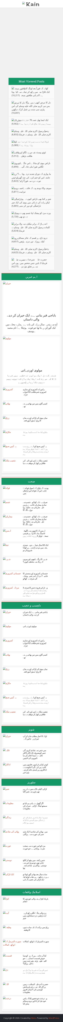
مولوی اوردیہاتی (31, 370)
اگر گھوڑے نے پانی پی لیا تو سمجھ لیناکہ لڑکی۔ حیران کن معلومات (35, 806)
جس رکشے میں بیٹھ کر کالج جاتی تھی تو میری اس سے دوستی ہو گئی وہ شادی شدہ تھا (35, 864)
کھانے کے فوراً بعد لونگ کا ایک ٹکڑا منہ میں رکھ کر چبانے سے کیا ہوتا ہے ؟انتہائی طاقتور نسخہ (31, 92)
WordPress (54, 1018)
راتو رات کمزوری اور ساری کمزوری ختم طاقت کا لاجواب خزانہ (34, 392)
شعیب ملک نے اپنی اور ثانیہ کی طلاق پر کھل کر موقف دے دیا (35, 462)
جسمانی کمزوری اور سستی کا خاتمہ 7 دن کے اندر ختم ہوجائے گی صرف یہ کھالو (35, 576)
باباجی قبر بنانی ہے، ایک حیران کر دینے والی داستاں (31, 317)
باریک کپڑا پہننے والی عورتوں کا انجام (35, 900)
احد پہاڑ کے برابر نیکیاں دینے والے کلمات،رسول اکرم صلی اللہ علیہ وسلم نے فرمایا (31, 227)
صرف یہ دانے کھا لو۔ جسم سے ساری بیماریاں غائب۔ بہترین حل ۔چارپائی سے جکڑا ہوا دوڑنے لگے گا (35, 506)
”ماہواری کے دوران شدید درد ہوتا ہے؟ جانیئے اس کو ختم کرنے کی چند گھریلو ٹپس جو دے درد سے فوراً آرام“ (31, 177)
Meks (33, 1018)
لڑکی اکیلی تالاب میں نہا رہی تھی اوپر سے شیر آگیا (35, 790)
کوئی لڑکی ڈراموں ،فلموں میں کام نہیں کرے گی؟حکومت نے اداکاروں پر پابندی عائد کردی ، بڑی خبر (35, 768)
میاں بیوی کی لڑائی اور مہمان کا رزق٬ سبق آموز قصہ (35, 419)
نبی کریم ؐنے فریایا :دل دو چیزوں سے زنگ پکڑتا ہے (35, 971)
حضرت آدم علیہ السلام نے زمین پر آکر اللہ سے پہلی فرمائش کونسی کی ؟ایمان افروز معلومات (35, 988)
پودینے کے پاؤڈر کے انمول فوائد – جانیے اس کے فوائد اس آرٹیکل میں (36, 491)
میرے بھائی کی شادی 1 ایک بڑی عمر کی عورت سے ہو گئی (35, 833)
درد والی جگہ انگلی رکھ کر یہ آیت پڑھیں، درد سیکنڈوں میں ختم (34, 916)
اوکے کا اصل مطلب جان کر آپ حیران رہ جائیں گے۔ (35, 737)
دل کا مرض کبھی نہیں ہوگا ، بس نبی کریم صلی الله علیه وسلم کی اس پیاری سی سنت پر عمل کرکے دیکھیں (31, 106)
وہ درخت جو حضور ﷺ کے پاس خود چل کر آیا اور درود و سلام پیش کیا (35, 1001)
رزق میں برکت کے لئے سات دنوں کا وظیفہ (36, 928)
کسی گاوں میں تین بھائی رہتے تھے (35, 405)
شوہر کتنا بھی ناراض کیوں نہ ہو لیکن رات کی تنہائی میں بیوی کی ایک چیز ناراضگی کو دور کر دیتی (31, 202)
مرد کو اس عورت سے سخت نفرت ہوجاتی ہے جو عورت (34, 847)
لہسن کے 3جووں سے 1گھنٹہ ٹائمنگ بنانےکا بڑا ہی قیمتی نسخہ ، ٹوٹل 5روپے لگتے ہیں (35, 533)
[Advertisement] (31, 44)
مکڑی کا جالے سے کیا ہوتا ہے (35, 433)
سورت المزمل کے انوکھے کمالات (36, 941)
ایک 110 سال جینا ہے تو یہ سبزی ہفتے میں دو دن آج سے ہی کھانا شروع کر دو (35, 548)
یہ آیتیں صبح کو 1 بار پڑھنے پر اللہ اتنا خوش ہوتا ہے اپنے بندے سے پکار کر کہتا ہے (36, 450)
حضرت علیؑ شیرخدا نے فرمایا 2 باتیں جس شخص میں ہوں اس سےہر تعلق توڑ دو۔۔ (29, 263)
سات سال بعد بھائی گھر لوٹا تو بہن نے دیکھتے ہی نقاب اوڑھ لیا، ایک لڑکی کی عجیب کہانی (36, 877)
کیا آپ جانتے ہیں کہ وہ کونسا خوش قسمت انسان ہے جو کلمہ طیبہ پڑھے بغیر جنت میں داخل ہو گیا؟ (35, 959)
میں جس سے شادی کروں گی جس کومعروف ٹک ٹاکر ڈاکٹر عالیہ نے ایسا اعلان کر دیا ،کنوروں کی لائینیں (34, 754)
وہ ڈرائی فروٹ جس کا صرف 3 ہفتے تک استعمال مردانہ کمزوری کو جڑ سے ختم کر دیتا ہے (35, 591)
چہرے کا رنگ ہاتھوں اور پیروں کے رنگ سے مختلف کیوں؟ (35, 560)
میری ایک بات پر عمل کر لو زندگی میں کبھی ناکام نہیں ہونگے (35, 820)
